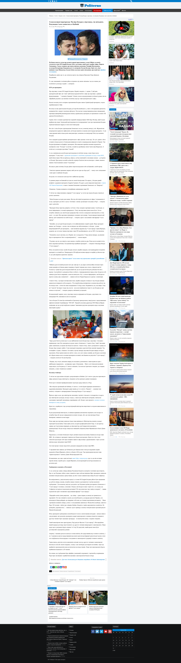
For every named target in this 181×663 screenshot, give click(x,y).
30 (132, 645)
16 (132, 640)
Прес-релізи (117, 10)
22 (129, 643)
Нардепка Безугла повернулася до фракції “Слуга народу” (77, 607)
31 (113, 648)
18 (116, 643)
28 (126, 645)
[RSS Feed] (66, 566)
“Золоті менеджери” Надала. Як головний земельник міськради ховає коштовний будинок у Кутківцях (120, 134)
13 (122, 640)
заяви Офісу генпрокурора (79, 458)
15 (129, 640)
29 (129, 645)
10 (113, 640)
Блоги (81, 10)
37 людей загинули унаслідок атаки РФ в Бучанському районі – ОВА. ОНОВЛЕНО (121, 397)
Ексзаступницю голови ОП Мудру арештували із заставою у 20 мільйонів (121, 429)
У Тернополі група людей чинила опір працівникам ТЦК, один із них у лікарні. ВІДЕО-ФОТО (121, 165)
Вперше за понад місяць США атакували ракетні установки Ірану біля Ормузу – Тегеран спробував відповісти (57, 654)
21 (126, 643)
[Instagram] (63, 566)
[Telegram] (51, 566)
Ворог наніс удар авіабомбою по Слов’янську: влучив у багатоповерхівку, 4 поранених (57, 648)
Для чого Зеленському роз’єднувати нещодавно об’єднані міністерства (83, 559)
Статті (76, 10)
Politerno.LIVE (107, 10)
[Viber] (58, 566)
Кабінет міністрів (63, 571)
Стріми (71, 644)
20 (122, 643)
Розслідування (97, 10)
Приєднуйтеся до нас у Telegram (78, 59)
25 (116, 645)
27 (122, 645)
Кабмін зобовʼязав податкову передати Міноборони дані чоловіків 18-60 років (96, 608)
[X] (54, 566)
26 (119, 645)
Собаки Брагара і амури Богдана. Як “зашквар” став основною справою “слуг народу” (63, 580)
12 (119, 640)
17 (113, 643)
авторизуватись (70, 618)
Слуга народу (77, 571)
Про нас (124, 10)
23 (132, 643)
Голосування (88, 10)
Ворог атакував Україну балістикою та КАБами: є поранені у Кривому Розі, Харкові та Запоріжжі (121, 365)
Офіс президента (55, 571)
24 (113, 645)
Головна (72, 630)
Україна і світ (68, 10)
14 (126, 640)
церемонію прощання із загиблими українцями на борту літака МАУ (84, 155)
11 (116, 640)
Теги (50, 571)
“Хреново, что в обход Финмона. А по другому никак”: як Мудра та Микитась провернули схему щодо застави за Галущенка (121, 231)
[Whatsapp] (56, 566)
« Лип (113, 650)
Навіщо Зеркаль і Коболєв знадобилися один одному (92, 580)
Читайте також (52, 588)
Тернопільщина (59, 10)
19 (119, 643)
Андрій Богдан (71, 571)
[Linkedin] (61, 566)
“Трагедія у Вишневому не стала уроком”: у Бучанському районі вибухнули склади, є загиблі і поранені (121, 198)
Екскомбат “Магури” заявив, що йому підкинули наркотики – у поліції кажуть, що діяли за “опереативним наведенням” (121, 333)
